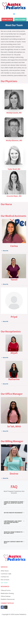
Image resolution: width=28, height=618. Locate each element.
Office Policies (5, 596)
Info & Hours (5, 580)
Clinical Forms (5, 590)
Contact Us (5, 577)
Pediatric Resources (8, 599)
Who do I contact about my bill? (13, 542)
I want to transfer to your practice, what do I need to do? (13, 503)
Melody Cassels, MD (14, 113)
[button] (14, 13)
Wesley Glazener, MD (14, 140)
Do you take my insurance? (13, 512)
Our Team (4, 583)
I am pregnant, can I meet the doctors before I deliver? (13, 522)
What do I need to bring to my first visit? (13, 532)
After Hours (5, 571)
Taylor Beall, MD (14, 169)
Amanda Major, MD (14, 196)
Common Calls (6, 574)
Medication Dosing (7, 593)
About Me (5, 250)
